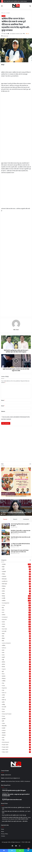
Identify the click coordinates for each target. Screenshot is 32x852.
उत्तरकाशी (4, 571)
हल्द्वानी (3, 657)
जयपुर (3, 739)
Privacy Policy (4, 833)
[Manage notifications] (28, 849)
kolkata (4, 730)
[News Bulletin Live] (16, 6)
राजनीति (3, 598)
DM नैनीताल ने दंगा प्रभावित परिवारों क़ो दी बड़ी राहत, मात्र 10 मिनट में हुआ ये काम (16, 513)
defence (4, 647)
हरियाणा (3, 662)
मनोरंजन (3, 614)
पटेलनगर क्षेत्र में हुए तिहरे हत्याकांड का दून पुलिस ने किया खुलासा (20, 525)
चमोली (3, 569)
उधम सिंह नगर (4, 581)
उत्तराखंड (8, 13)
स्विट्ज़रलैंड (4, 725)
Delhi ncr (4, 692)
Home (4, 13)
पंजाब (3, 690)
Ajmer (3, 711)
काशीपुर (3, 704)
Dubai (3, 685)
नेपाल (3, 683)
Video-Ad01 (5, 749)
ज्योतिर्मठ (3, 680)
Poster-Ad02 (5, 747)
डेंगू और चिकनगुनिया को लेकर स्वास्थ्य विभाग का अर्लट (20, 537)
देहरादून (3, 595)
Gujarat (4, 669)
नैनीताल (3, 574)
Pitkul (3, 709)
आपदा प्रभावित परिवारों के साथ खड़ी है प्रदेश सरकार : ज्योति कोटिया (14, 821)
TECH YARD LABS (26, 842)
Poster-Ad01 (5, 744)
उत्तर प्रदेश (4, 631)
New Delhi (4, 629)
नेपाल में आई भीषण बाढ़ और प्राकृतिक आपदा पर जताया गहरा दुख (14, 815)
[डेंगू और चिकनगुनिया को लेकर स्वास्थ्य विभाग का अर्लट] (6, 539)
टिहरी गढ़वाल (4, 583)
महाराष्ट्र (3, 676)
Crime (3, 605)
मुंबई (3, 671)
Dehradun (4, 619)
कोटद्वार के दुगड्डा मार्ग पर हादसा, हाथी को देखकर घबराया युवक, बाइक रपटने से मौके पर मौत (20, 551)
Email (3, 405)
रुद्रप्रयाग (4, 576)
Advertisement (5, 742)
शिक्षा (3, 607)
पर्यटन (3, 610)
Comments (26, 519)
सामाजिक (3, 600)
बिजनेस (3, 666)
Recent (15, 519)
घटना (3, 612)
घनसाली (3, 728)
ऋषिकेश (3, 645)
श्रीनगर (3, 664)
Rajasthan (4, 688)
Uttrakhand (4, 617)
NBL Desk (5, 33)
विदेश (3, 640)
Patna (3, 716)
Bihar (3, 673)
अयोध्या (3, 695)
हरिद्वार (3, 566)
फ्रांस (3, 737)
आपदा (3, 652)
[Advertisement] (16, 110)
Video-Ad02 (5, 752)
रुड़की (3, 697)
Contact (3, 836)
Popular (5, 519)
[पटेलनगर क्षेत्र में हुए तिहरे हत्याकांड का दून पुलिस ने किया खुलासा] (6, 526)
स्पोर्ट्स (3, 626)
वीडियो (3, 638)
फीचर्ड (3, 633)
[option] (16, 507)
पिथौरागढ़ (4, 586)
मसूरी (3, 659)
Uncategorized (5, 603)
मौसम (3, 636)
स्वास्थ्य (3, 624)
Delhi (3, 654)
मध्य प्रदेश (4, 706)
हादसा (3, 650)
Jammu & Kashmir (6, 643)
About (2, 831)
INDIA (3, 621)
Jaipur (3, 723)
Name (3, 400)
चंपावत (3, 593)
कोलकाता (4, 735)
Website (3, 411)
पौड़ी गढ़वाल (4, 578)
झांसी (3, 721)
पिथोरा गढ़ (4, 699)
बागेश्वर (3, 591)
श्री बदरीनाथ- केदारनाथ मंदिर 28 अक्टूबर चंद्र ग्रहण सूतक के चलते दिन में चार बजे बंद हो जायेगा (20, 531)
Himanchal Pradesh (6, 713)
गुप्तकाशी (3, 718)
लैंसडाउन (4, 678)
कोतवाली (3, 732)
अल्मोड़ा (3, 588)
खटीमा (3, 702)
